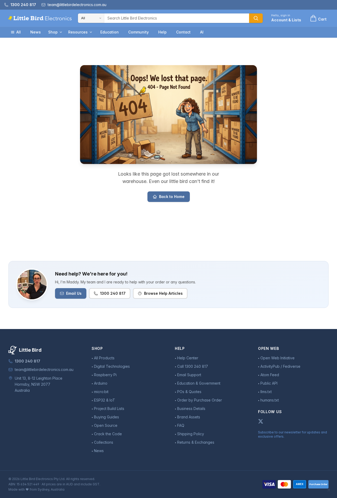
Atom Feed (269, 375)
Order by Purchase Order (199, 400)
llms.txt (266, 391)
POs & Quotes (189, 391)
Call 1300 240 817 (192, 366)
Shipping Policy (190, 434)
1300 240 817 (113, 293)
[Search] (256, 18)
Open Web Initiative (277, 358)
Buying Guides (106, 417)
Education (109, 32)
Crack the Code (108, 434)
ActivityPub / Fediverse (280, 366)
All (18, 32)
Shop (53, 32)
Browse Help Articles (163, 293)
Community (138, 32)
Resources (78, 32)
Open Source (105, 425)
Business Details (191, 408)
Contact (183, 32)
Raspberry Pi (105, 375)
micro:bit (101, 391)
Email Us (74, 293)
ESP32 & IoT (104, 400)
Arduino (100, 383)
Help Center (187, 358)
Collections (103, 442)
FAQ (180, 425)
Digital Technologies (112, 366)
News (35, 32)
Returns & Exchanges (195, 442)
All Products (104, 358)
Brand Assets (188, 417)
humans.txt (269, 400)
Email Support (189, 375)
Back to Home (172, 196)
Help (162, 32)
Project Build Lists (109, 408)
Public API (268, 383)
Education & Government (198, 383)
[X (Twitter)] (260, 421)
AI (202, 32)
